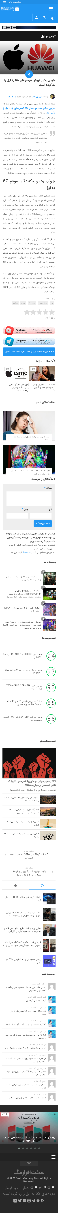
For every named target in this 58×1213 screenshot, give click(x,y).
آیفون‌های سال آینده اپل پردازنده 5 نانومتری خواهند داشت (19, 388)
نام (50, 509)
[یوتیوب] (29, 330)
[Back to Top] (29, 1163)
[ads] (29, 27)
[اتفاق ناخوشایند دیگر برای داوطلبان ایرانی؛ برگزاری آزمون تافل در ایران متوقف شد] (49, 914)
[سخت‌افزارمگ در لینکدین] (15, 1201)
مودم (23, 303)
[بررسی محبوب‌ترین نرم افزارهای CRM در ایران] (49, 961)
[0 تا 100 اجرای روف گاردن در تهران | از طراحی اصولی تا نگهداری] (48, 811)
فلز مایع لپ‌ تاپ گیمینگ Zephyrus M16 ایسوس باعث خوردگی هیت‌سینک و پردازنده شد (22, 945)
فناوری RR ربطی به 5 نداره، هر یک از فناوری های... (27, 1012)
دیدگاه (48, 488)
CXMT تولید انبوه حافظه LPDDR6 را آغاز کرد (23, 898)
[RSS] (43, 1201)
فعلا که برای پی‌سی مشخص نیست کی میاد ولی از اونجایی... (24, 1036)
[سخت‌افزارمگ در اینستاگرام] (29, 1201)
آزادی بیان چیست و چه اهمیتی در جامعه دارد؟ (21, 835)
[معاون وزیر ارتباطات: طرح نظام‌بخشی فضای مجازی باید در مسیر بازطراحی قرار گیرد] (49, 930)
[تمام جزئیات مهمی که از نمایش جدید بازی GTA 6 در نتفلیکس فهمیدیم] (49, 578)
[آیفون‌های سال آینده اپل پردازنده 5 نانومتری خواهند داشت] (16, 373)
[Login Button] (36, 17)
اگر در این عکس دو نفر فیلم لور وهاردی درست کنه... (26, 1086)
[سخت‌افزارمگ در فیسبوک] (24, 1201)
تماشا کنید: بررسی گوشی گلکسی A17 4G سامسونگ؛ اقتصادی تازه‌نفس (24, 703)
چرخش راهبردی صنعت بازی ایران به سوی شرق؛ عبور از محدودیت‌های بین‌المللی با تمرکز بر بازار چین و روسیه (21, 625)
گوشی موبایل (48, 36)
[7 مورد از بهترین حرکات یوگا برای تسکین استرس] (48, 823)
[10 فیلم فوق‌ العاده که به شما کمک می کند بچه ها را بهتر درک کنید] (29, 459)
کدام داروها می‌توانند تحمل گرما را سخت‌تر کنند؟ (31, 438)
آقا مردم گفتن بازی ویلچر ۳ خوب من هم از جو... (25, 1048)
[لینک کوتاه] (9, 96)
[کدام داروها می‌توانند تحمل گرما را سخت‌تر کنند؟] (29, 425)
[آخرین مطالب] (42, 886)
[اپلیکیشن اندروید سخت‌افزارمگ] (38, 1201)
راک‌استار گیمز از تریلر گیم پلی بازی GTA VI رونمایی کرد (22, 609)
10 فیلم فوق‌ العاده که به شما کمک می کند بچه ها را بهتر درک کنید (29, 472)
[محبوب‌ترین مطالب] (15, 886)
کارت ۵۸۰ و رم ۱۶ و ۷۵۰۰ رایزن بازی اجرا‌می (27, 1098)
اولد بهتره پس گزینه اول (36, 1000)
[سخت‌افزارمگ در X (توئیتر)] (20, 1201)
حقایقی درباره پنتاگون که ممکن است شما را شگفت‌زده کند (21, 799)
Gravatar (26, 553)
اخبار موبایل (43, 303)
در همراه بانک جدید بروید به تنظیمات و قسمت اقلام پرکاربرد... (26, 1060)
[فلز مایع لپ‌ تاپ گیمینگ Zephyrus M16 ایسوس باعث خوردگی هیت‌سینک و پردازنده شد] (49, 945)
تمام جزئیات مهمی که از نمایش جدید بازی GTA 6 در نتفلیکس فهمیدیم (23, 578)
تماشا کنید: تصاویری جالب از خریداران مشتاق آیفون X (44, 388)
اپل (52, 303)
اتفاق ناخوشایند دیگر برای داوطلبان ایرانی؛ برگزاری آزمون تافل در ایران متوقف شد (23, 914)
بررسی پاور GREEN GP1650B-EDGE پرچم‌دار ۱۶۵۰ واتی (22, 656)
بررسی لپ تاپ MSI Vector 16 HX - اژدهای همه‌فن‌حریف (22, 718)
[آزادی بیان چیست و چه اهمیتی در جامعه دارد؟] (48, 835)
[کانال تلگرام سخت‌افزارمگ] (33, 1201)
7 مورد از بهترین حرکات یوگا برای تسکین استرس (22, 823)
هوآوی (15, 303)
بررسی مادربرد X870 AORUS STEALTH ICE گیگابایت (24, 687)
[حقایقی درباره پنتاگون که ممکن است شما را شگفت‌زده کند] (48, 799)
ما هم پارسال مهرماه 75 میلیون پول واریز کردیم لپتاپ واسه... (26, 1073)
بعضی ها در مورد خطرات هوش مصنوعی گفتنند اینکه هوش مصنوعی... (26, 989)
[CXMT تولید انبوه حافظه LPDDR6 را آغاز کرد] (49, 899)
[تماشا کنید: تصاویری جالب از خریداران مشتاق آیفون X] (42, 373)
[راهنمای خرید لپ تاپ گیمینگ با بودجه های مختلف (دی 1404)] (29, 1128)
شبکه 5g (32, 303)
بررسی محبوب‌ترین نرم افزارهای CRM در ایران (23, 961)
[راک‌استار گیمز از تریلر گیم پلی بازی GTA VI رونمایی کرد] (49, 609)
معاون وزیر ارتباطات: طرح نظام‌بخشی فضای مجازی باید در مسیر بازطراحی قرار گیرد (23, 353)
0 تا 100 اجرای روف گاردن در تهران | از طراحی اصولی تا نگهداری (22, 811)
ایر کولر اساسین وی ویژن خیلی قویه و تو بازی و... (25, 1024)
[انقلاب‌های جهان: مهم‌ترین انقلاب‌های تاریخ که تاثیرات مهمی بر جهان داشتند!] (29, 763)
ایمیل (25, 509)
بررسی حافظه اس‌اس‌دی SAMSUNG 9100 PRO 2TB (23, 671)
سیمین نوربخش (38, 96)
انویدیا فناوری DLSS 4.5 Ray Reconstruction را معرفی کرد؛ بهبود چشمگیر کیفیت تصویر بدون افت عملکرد (24, 594)
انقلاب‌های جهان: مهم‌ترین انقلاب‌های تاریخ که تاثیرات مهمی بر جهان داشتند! (32, 783)
